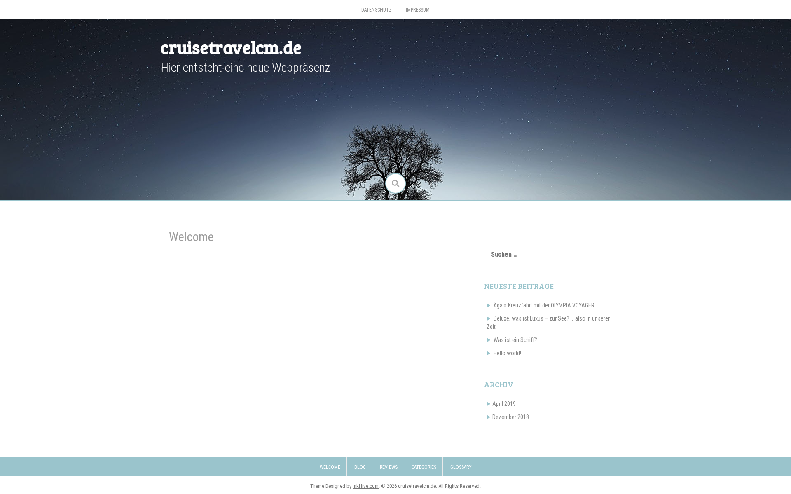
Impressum (418, 10)
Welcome (330, 467)
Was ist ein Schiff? (515, 340)
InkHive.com (366, 486)
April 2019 (504, 403)
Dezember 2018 (510, 417)
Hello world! (507, 353)
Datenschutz (376, 10)
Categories (424, 467)
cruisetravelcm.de (231, 47)
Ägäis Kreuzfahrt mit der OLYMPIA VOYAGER (544, 305)
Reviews (389, 467)
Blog (360, 467)
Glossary (461, 467)
